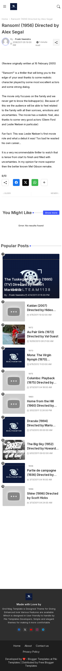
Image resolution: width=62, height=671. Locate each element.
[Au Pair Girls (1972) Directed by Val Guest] (14, 335)
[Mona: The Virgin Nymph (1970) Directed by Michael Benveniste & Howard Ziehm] (14, 358)
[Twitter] (25, 182)
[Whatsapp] (35, 182)
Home (5, 19)
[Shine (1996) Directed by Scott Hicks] (14, 496)
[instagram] (37, 629)
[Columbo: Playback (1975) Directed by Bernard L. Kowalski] (14, 381)
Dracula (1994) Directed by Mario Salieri (40, 423)
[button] (58, 6)
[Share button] (44, 182)
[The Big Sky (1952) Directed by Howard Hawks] (14, 450)
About (28, 645)
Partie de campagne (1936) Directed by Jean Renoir (41, 473)
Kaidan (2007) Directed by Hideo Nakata (40, 308)
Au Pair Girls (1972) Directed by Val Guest (42, 334)
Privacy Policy (31, 651)
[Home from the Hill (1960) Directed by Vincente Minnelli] (14, 404)
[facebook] (19, 629)
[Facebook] (16, 182)
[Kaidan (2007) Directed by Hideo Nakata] (14, 311)
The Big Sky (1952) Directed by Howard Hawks (41, 446)
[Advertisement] (31, 550)
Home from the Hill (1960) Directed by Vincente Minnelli (40, 404)
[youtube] (31, 629)
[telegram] (43, 629)
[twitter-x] (25, 629)
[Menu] (4, 6)
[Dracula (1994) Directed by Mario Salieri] (14, 427)
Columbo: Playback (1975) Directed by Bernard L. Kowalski (41, 380)
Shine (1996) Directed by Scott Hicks (42, 496)
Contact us (42, 645)
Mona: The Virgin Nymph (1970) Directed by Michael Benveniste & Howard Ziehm (42, 357)
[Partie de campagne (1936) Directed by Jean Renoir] (14, 473)
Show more (51, 212)
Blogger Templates (39, 658)
